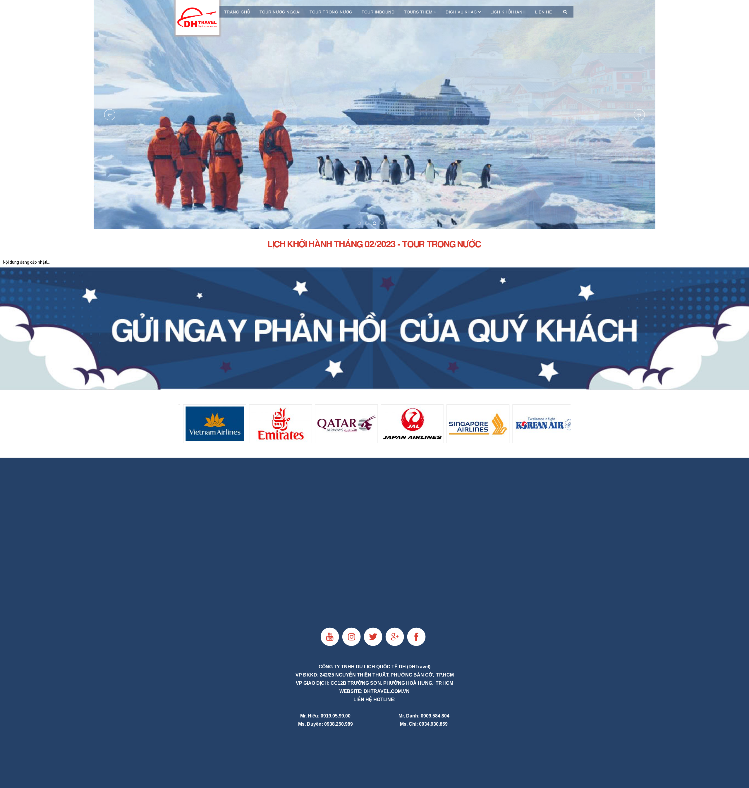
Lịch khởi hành (508, 12)
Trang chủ (237, 12)
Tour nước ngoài (280, 12)
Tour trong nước (331, 12)
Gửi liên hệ (374, 234)
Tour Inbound (378, 12)
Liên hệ (543, 12)
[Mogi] (374, 328)
